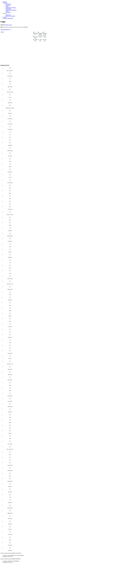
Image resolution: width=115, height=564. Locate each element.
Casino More (10, 129)
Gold (10, 294)
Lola (10, 347)
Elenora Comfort (10, 214)
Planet (10, 422)
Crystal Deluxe (10, 182)
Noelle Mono (10, 395)
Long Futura (10, 353)
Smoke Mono (10, 465)
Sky (10, 459)
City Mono (10, 155)
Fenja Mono (10, 241)
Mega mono (10, 369)
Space (10, 475)
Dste (10, 203)
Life (10, 331)
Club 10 (10, 166)
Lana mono (10, 326)
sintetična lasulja (8, 24)
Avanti (10, 97)
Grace (10, 305)
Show (10, 454)
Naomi (10, 390)
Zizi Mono (10, 550)
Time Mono (10, 518)
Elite (10, 219)
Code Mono (10, 171)
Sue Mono (10, 491)
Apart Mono (10, 86)
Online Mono (10, 406)
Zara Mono (10, 545)
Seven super (10, 443)
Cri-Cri (10, 177)
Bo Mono (10, 113)
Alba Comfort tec (10, 70)
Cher (10, 139)
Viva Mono (10, 534)
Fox (10, 262)
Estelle (10, 225)
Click (10, 161)
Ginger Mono (10, 289)
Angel (10, 81)
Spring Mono (10, 481)
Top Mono (10, 523)
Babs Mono (10, 102)
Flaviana (10, 251)
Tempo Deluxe (10, 507)
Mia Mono (10, 374)
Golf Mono (10, 299)
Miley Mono (10, 379)
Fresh (10, 267)
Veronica (10, 529)
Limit (10, 342)
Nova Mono (10, 401)
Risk (10, 438)
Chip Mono (10, 145)
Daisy (10, 187)
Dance (10, 193)
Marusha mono (10, 363)
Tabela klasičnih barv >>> (6, 29)
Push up (10, 433)
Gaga (10, 273)
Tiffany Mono (10, 513)
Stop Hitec (10, 486)
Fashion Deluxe (10, 235)
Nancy (10, 385)
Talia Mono (10, 502)
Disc (10, 198)
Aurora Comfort (10, 92)
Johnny (10, 315)
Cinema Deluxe (10, 150)
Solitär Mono (10, 470)
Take (10, 497)
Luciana (10, 358)
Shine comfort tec (10, 449)
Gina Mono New (10, 283)
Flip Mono (10, 257)
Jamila (10, 310)
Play (10, 427)
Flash (10, 246)
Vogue (10, 539)
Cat (10, 134)
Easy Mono (10, 209)
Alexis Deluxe (10, 76)
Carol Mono (10, 123)
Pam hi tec (10, 411)
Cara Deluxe (10, 118)
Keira (10, 321)
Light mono (10, 337)
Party (10, 417)
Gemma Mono (10, 278)
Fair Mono (10, 230)
